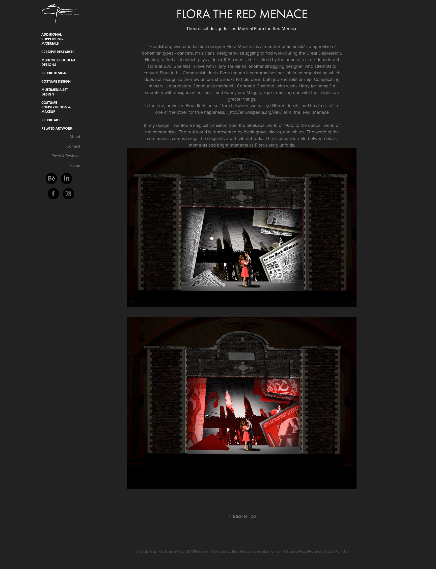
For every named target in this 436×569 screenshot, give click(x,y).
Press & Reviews (65, 155)
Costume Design (56, 81)
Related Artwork (56, 128)
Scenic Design (54, 73)
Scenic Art (50, 120)
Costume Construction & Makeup (56, 107)
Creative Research (57, 52)
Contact (73, 146)
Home (75, 165)
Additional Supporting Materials (52, 39)
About (74, 136)
